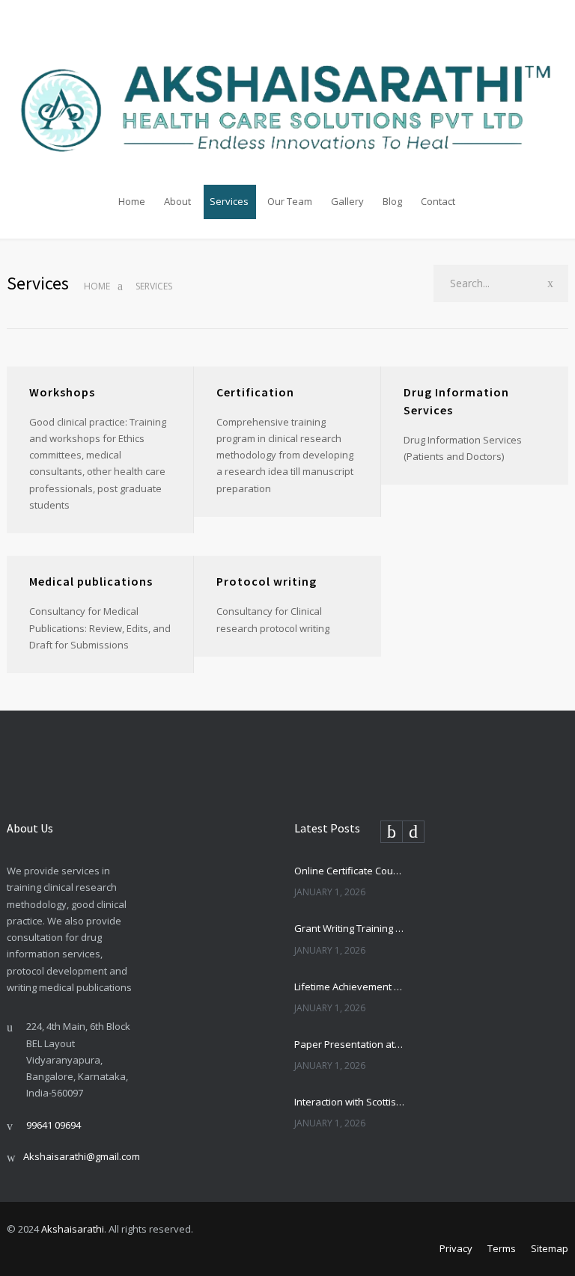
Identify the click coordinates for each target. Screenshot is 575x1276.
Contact (438, 201)
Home (131, 201)
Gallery (347, 201)
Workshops (62, 391)
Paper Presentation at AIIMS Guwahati (349, 1044)
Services (229, 201)
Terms (501, 1248)
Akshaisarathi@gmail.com (81, 1156)
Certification (255, 391)
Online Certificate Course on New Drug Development (349, 870)
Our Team (289, 201)
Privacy (455, 1248)
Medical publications (91, 581)
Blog (392, 201)
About (177, 201)
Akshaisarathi (72, 1229)
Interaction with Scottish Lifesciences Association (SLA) (349, 1101)
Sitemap (549, 1248)
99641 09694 (53, 1125)
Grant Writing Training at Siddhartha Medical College (349, 928)
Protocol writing (266, 581)
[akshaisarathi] (287, 94)
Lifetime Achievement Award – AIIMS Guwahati (349, 986)
